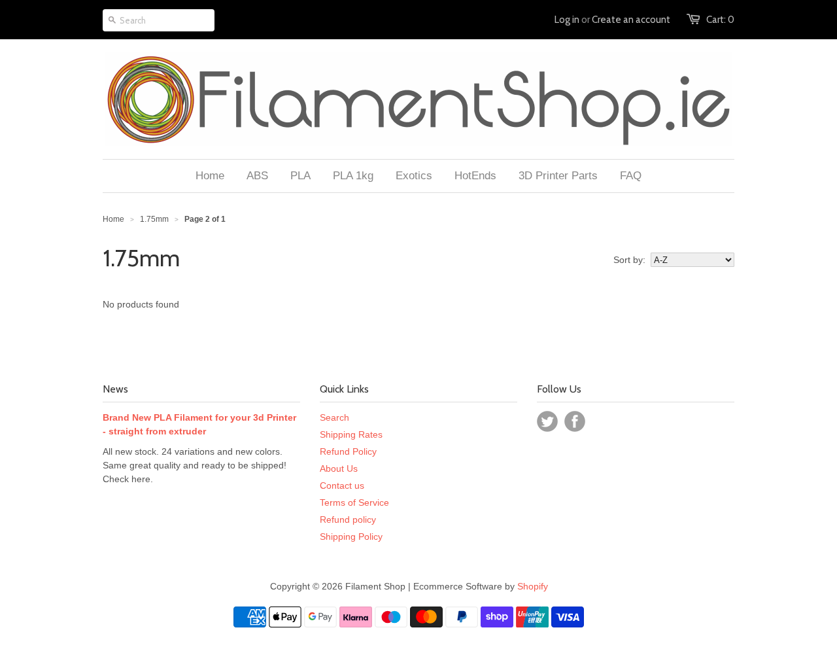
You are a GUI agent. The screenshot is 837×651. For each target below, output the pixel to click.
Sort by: (629, 260)
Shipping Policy (351, 536)
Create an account (631, 20)
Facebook (574, 421)
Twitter (547, 421)
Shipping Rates (351, 434)
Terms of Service (354, 502)
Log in (567, 20)
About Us (339, 468)
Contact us (342, 485)
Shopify (532, 586)
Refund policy (348, 519)
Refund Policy (348, 451)
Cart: (720, 20)
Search (334, 417)
